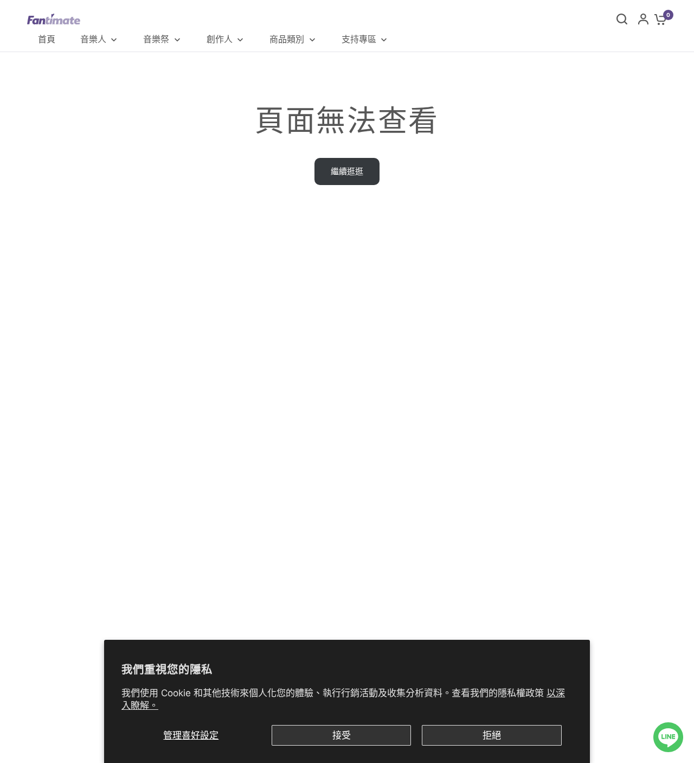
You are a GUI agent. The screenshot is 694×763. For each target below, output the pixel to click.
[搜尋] (622, 19)
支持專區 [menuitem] (359, 39)
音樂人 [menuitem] (93, 39)
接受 (341, 735)
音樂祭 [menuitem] (156, 39)
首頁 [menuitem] (46, 39)
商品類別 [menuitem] (286, 39)
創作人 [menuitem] (220, 39)
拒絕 (492, 735)
